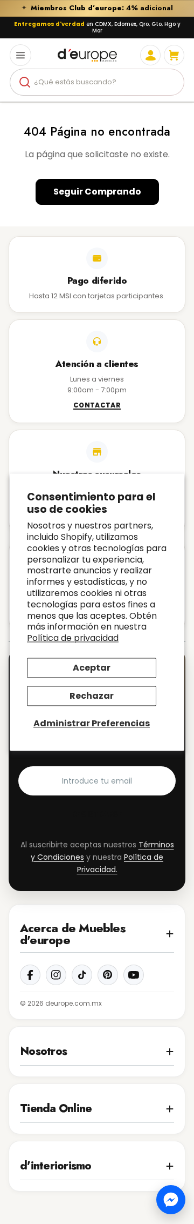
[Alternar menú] (20, 55)
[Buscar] (24, 82)
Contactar (97, 406)
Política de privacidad (73, 638)
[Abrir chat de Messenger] (170, 1199)
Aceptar (91, 667)
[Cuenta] (150, 55)
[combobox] (97, 82)
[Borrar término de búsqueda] (171, 82)
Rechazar (92, 696)
